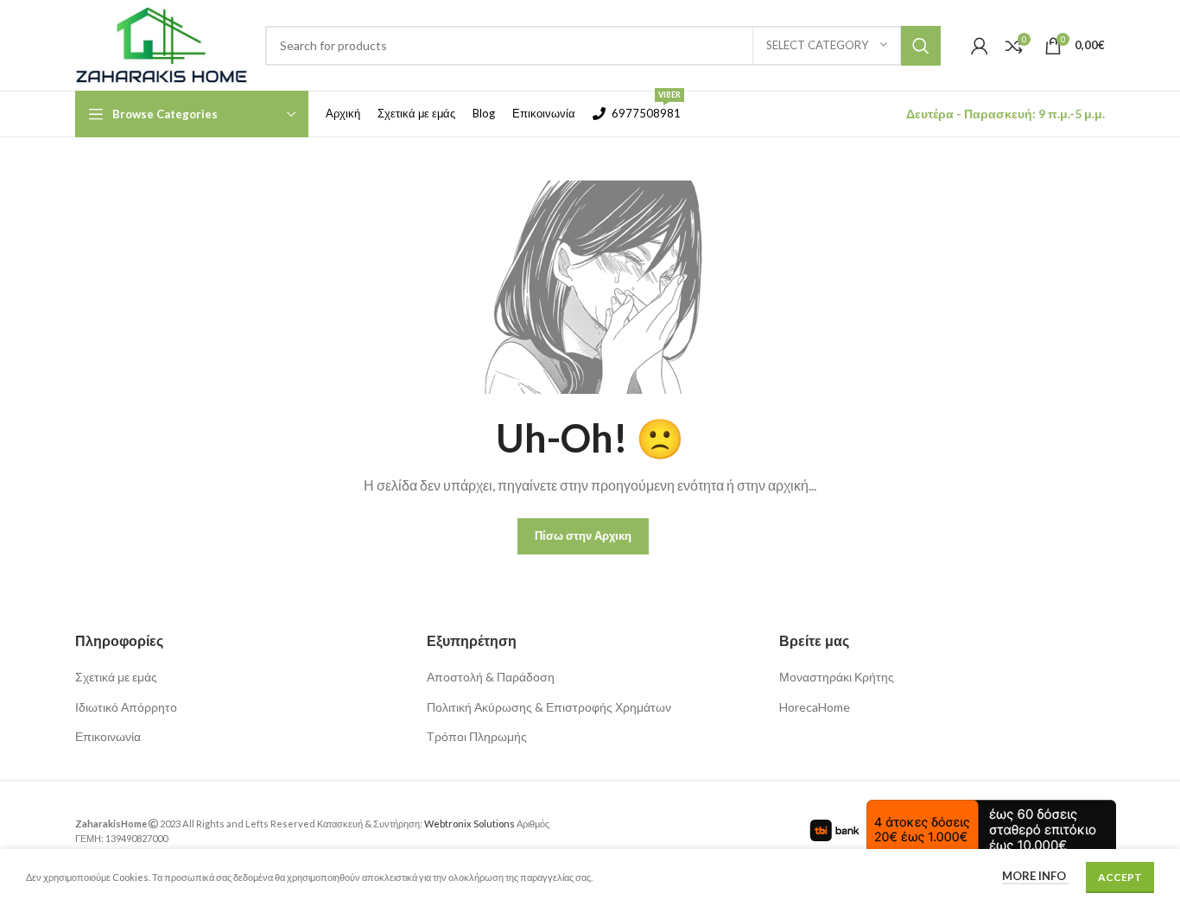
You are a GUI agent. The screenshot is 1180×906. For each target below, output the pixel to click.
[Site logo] (161, 43)
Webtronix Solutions (469, 823)
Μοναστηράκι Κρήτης (836, 676)
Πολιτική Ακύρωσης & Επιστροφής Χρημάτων (549, 707)
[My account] (979, 46)
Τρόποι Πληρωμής (477, 736)
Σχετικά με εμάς (116, 676)
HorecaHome (814, 707)
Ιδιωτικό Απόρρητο (126, 707)
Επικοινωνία (108, 736)
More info (1035, 876)
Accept (1120, 877)
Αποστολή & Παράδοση (491, 676)
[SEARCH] (921, 46)
